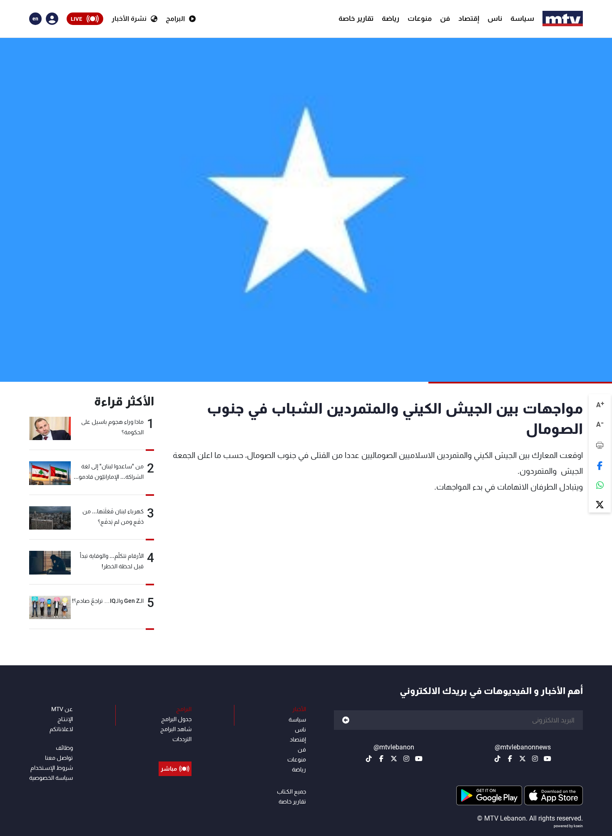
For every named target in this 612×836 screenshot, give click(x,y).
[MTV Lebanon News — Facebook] (510, 758)
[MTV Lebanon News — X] (522, 758)
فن (445, 18)
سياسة (522, 18)
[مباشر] (175, 750)
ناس (495, 18)
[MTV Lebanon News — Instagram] (535, 758)
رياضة (390, 18)
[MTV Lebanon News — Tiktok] (497, 758)
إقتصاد (468, 18)
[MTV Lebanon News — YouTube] (547, 758)
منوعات (420, 18)
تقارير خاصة (355, 18)
